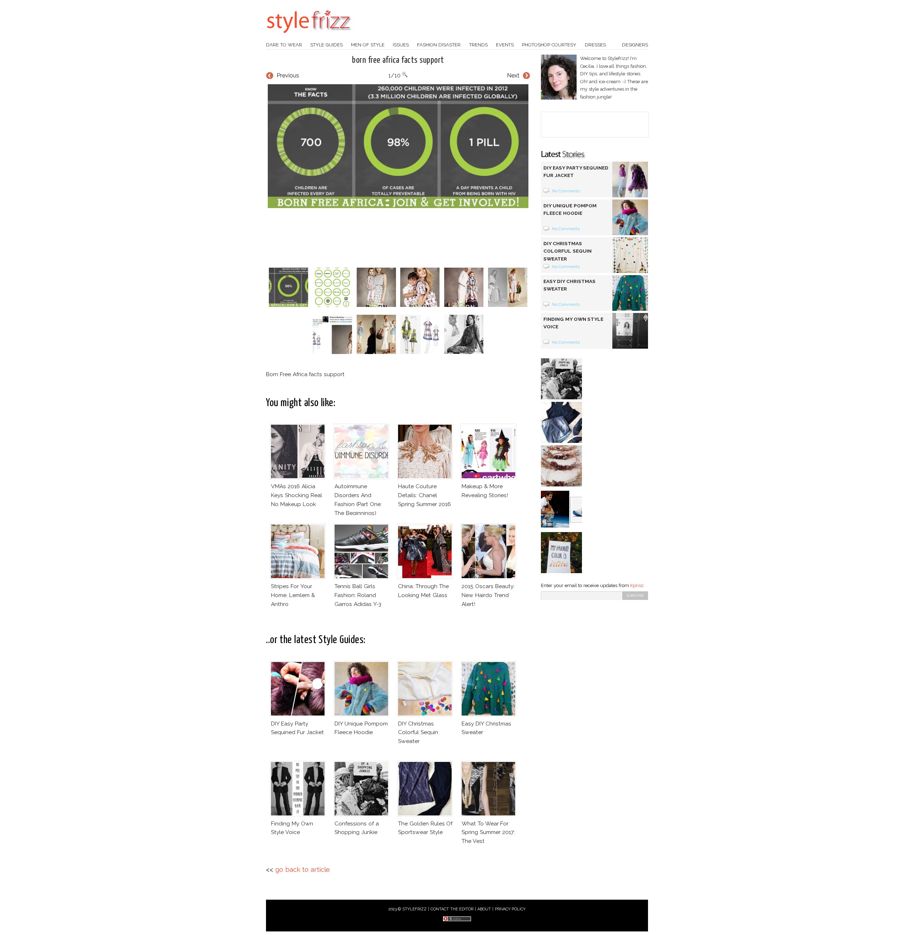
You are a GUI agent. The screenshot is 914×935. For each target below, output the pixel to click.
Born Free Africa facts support (398, 60)
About (484, 909)
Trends (478, 44)
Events (505, 44)
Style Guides (326, 44)
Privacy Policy (510, 909)
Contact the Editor (452, 909)
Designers (635, 44)
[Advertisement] (398, 238)
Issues (401, 44)
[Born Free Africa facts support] (398, 146)
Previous (288, 75)
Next (513, 75)
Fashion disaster (439, 44)
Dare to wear (284, 44)
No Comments (566, 190)
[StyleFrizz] (309, 37)
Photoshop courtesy (549, 44)
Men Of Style (368, 44)
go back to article (302, 869)
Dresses (595, 44)
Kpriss (636, 585)
